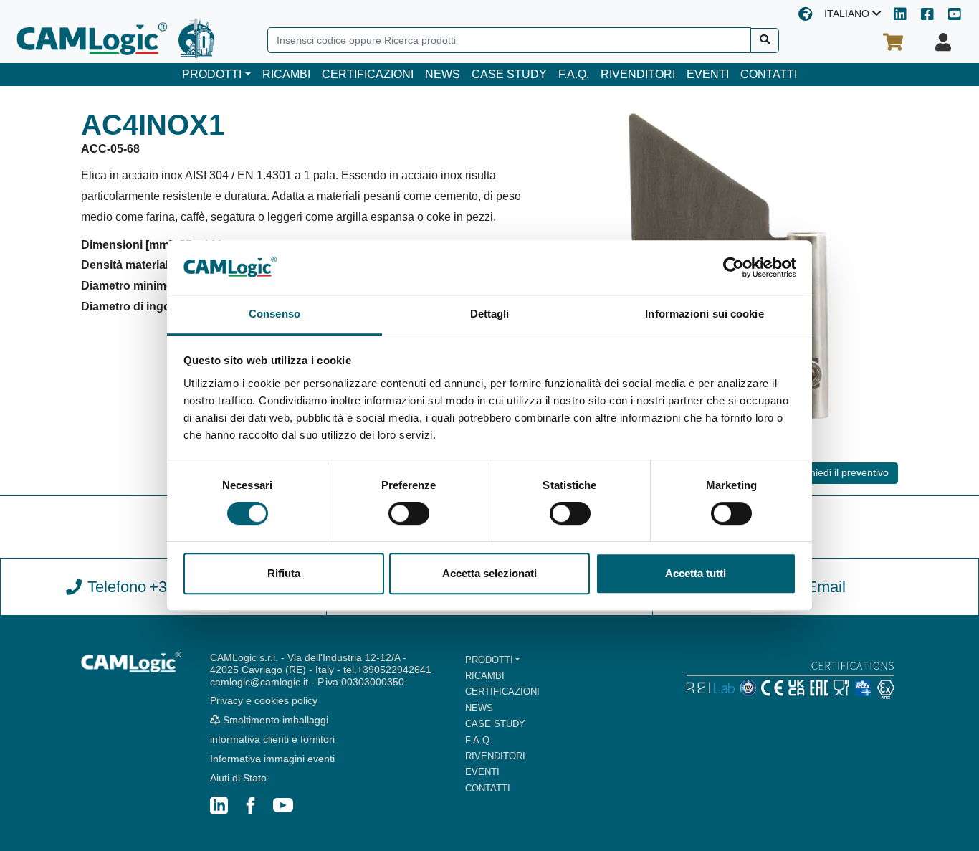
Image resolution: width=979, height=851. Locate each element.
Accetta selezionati (489, 573)
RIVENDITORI (638, 74)
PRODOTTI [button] (212, 74)
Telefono (174, 587)
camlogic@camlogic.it (259, 682)
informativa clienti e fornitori (272, 739)
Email (826, 587)
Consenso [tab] (274, 314)
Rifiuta (283, 573)
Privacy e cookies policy (263, 700)
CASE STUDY (509, 74)
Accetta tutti (695, 573)
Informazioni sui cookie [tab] (704, 314)
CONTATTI (768, 74)
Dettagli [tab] (490, 314)
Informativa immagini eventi (272, 758)
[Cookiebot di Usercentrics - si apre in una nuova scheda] (733, 267)
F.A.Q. (573, 74)
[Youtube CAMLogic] (954, 15)
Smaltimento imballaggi (274, 720)
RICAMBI (286, 74)
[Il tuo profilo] (943, 42)
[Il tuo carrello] (892, 42)
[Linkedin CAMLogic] (900, 15)
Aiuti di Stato (238, 778)
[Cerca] (765, 40)
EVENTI (708, 74)
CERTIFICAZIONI (368, 74)
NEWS (442, 74)
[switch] (408, 513)
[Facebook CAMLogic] (927, 15)
